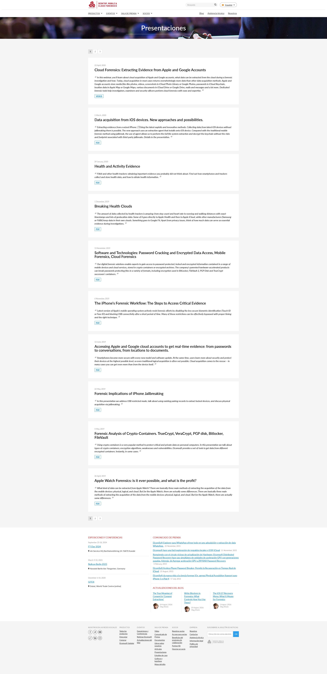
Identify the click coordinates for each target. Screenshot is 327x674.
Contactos (194, 634)
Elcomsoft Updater (126, 643)
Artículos (158, 649)
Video (99, 96)
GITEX (91, 582)
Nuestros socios (178, 631)
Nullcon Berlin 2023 (97, 564)
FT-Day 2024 (94, 546)
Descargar (123, 637)
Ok (236, 634)
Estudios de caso (161, 655)
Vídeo (157, 631)
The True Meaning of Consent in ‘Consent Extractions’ (162, 596)
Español (228, 5)
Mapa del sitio (160, 664)
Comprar (122, 640)
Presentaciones (160, 652)
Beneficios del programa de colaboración (177, 640)
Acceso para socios (179, 634)
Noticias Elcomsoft (144, 637)
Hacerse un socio (178, 649)
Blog (201, 13)
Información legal (196, 641)
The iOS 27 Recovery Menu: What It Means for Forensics (223, 596)
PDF (98, 142)
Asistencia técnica (216, 13)
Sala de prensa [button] (128, 13)
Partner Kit (176, 646)
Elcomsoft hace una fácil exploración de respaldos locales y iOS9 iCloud (186, 550)
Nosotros (232, 13)
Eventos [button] (110, 13)
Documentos (160, 640)
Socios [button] (146, 13)
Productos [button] (94, 13)
